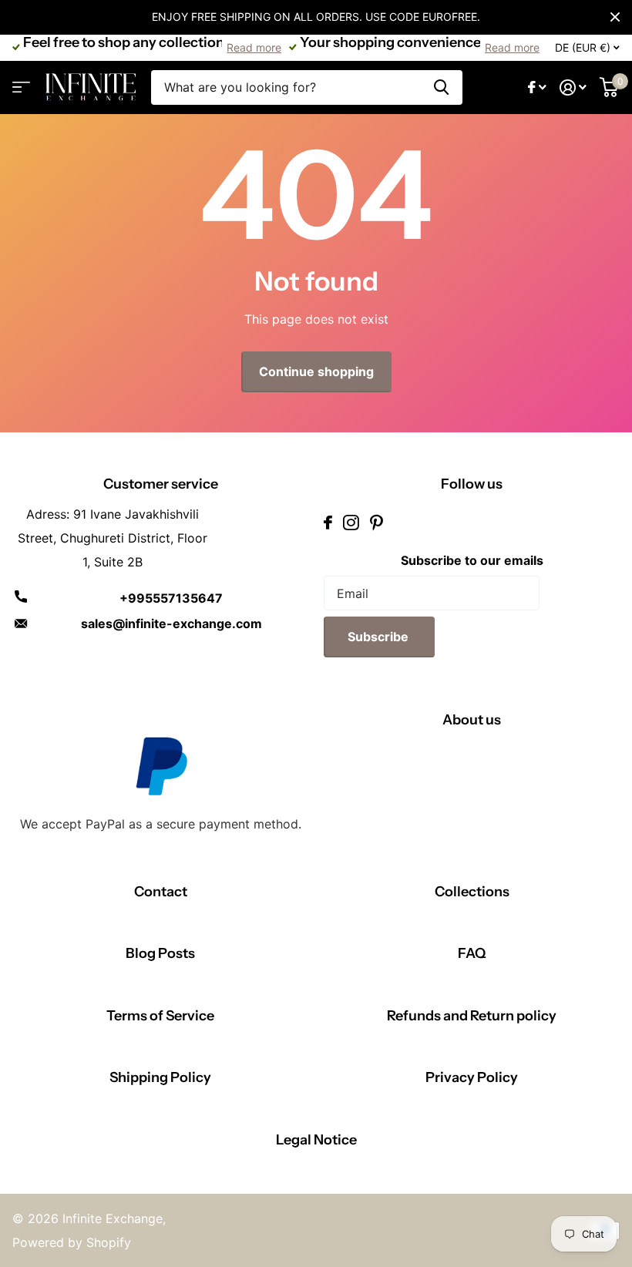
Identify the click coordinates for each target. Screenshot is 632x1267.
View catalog (21, 87)
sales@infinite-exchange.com (171, 623)
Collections (472, 891)
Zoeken (441, 87)
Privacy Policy (471, 1077)
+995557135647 (171, 598)
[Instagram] (351, 522)
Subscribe (380, 636)
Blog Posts (160, 953)
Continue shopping (316, 371)
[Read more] (537, 87)
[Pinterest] (376, 522)
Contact (160, 891)
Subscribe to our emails (472, 560)
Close (615, 17)
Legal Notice (316, 1139)
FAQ (472, 953)
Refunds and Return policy (471, 1015)
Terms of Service (160, 1015)
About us (471, 719)
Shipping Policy (160, 1077)
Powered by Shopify (71, 1242)
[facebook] (328, 522)
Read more (254, 47)
